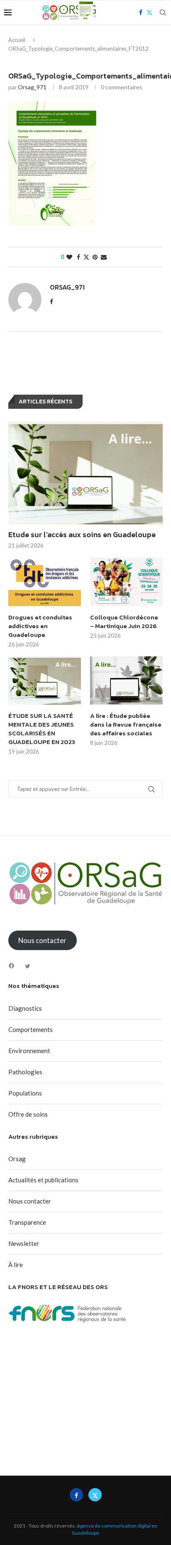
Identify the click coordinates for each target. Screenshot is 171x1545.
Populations (25, 1093)
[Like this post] (69, 256)
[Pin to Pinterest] (95, 256)
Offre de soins (28, 1114)
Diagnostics (25, 1008)
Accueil (16, 40)
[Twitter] (27, 966)
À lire (15, 1264)
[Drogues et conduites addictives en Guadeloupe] (44, 582)
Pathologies (25, 1072)
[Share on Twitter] (86, 256)
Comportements (30, 1029)
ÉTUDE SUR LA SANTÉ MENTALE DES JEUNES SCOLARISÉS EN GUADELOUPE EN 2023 (41, 728)
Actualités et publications (43, 1180)
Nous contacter (29, 1201)
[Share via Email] (104, 256)
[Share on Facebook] (78, 256)
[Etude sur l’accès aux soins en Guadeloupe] (85, 472)
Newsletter (23, 1243)
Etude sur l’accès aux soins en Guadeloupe (82, 534)
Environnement (29, 1050)
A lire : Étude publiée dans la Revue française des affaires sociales (125, 724)
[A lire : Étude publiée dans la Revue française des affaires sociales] (126, 680)
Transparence (27, 1222)
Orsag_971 (32, 87)
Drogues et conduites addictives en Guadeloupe (40, 626)
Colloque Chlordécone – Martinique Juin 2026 (124, 621)
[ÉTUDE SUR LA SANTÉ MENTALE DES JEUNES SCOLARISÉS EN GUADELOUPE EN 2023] (44, 680)
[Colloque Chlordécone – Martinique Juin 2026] (126, 582)
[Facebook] (11, 966)
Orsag (17, 1158)
